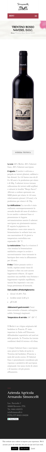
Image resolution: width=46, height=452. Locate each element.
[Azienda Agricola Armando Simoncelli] (23, 6)
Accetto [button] (14, 448)
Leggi (33, 448)
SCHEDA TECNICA (23, 152)
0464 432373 (16, 409)
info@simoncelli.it (14, 412)
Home (12, 33)
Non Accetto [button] (24, 448)
